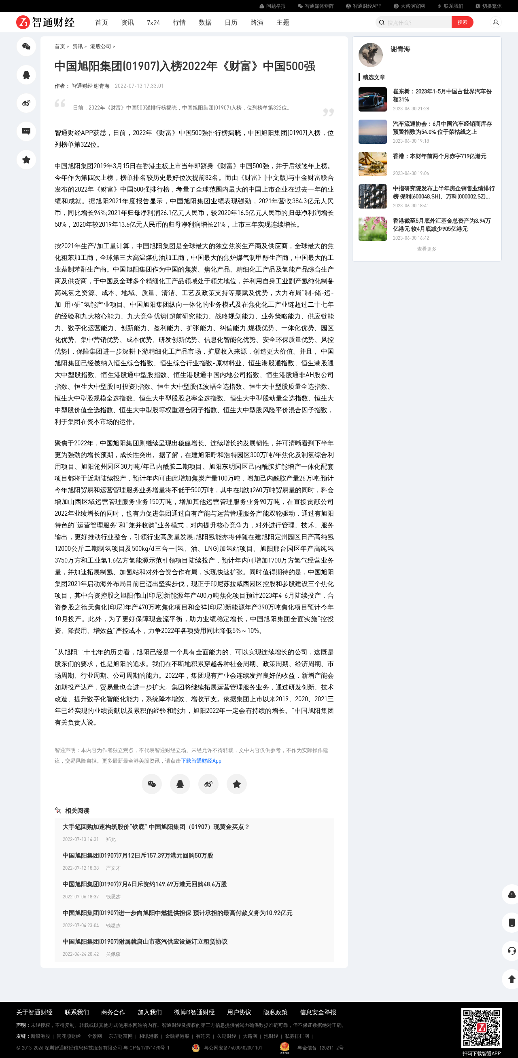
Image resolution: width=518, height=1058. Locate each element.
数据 (205, 22)
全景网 (94, 1036)
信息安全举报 (318, 1012)
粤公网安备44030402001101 (233, 1048)
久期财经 (226, 1036)
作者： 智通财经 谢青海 (83, 85)
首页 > (62, 45)
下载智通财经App (201, 760)
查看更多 (427, 249)
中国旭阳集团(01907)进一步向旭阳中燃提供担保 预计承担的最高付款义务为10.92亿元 (178, 912)
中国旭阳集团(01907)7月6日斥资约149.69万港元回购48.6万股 (145, 884)
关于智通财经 (34, 1012)
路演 (257, 22)
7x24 (153, 22)
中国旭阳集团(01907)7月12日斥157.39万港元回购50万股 (138, 855)
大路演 (250, 1036)
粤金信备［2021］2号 (320, 1048)
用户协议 (239, 1012)
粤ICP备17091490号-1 (146, 1048)
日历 (231, 22)
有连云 (203, 1036)
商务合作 (113, 1012)
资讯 (127, 22)
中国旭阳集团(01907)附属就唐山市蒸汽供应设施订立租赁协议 (145, 941)
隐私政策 (275, 1012)
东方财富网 (120, 1036)
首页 (101, 22)
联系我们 (77, 1012)
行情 (179, 22)
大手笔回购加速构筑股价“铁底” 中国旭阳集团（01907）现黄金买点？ (156, 826)
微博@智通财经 (194, 1012)
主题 (282, 22)
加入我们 (150, 1012)
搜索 (462, 22)
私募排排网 (297, 1036)
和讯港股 (149, 1036)
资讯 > (79, 45)
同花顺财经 (69, 1036)
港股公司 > (102, 45)
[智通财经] (45, 22)
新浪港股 (40, 1036)
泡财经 (271, 1036)
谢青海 (400, 48)
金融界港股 (177, 1036)
